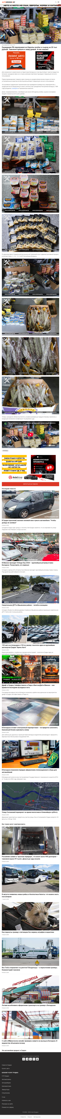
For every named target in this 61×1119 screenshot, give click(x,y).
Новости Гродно (7, 1065)
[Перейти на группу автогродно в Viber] (34, 1059)
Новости (23, 1117)
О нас (3, 1097)
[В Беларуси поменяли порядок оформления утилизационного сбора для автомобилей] (30, 754)
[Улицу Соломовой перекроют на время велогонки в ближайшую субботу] (30, 796)
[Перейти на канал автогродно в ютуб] (37, 1059)
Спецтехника (6, 1093)
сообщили (14, 88)
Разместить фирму (8, 1107)
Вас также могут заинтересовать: (14, 824)
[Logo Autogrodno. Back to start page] (8, 2)
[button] (56, 2)
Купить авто (6, 1068)
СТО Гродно (5, 1076)
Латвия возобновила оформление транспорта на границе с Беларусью (29, 1005)
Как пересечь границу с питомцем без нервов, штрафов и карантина (28, 932)
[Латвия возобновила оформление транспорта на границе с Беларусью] (30, 989)
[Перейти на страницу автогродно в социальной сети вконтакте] (30, 1059)
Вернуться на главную (30, 484)
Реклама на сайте (7, 1104)
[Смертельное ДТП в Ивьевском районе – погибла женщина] (30, 589)
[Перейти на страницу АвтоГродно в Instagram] (23, 1059)
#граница (5, 450)
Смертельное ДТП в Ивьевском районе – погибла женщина (24, 605)
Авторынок (37, 1117)
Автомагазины (6, 1079)
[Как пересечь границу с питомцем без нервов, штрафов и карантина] (30, 916)
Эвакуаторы (6, 1089)
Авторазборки (6, 1083)
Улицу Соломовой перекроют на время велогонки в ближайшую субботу (30, 812)
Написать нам (6, 1100)
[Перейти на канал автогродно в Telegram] (27, 1059)
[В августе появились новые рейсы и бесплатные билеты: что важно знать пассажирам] (30, 878)
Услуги (30, 1117)
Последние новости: (9, 489)
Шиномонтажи (6, 1086)
